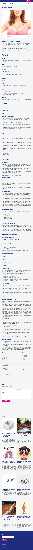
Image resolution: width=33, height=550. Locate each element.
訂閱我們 (29, 0)
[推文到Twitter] (8, 36)
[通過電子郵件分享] (10, 36)
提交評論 (6, 400)
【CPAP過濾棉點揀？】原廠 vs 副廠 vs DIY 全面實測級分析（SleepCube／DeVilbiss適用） (8, 435)
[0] (30, 3)
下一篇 (29, 379)
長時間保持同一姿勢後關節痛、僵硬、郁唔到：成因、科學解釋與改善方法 (24, 518)
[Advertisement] (16, 410)
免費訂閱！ (4, 539)
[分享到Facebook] (5, 36)
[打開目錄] (2, 3)
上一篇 (3, 379)
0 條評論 (29, 36)
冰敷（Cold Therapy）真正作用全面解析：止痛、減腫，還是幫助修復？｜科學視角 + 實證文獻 (8, 518)
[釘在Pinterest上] (7, 36)
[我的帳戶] (28, 3)
